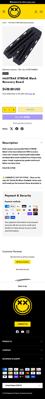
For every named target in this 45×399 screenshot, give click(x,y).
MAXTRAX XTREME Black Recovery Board (21, 22)
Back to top (22, 286)
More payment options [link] (22, 123)
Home (4, 22)
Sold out (30, 109)
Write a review (22, 262)
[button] (41, 11)
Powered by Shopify (26, 393)
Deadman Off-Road (13, 393)
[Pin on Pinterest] (22, 128)
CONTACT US (22, 324)
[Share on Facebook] (16, 128)
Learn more (31, 2)
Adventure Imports (9, 70)
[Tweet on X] (11, 128)
